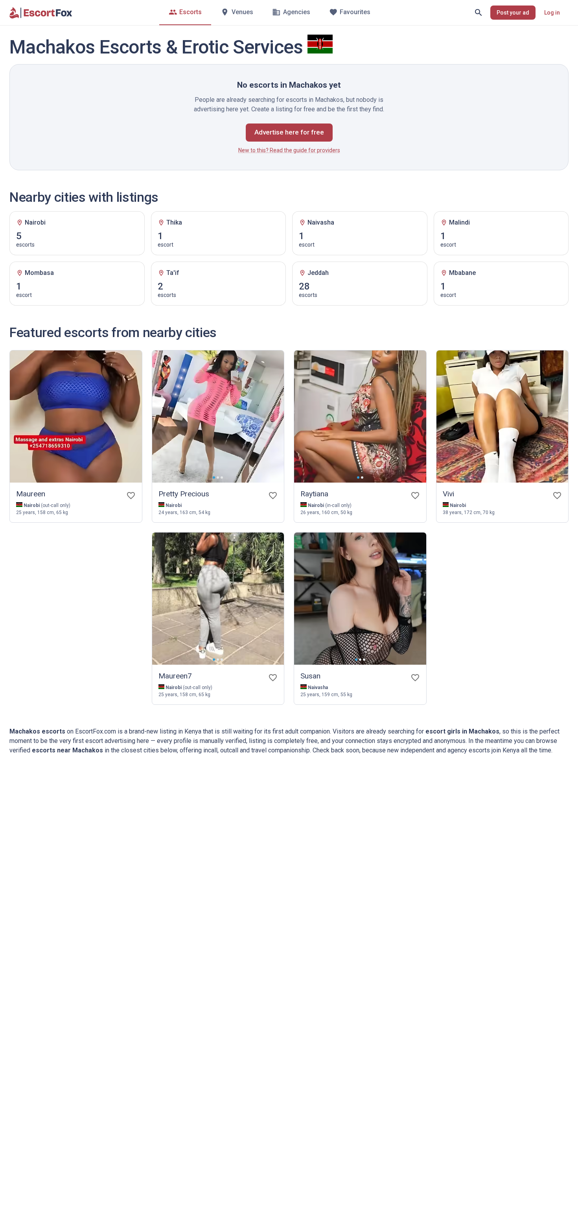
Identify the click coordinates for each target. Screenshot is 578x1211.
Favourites (355, 12)
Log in (552, 12)
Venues (242, 12)
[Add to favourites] (131, 495)
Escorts (190, 12)
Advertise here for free (289, 132)
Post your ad (513, 12)
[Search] (478, 12)
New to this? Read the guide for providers (289, 150)
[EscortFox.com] (40, 12)
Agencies (296, 12)
